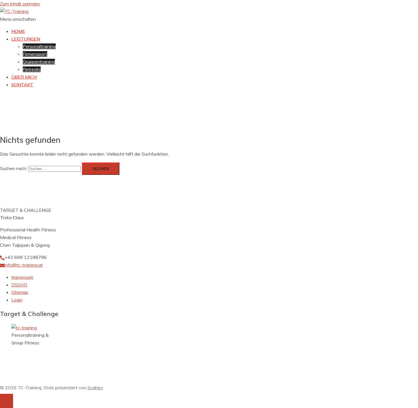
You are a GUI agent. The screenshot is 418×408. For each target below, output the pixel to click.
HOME (18, 31)
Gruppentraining (39, 61)
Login (16, 300)
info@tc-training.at (24, 265)
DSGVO (19, 285)
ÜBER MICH (24, 77)
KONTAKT (22, 84)
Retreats (32, 69)
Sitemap (19, 292)
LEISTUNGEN (25, 39)
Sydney (95, 387)
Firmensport (35, 54)
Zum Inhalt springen (20, 4)
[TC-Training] (14, 11)
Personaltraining (39, 46)
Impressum (22, 277)
